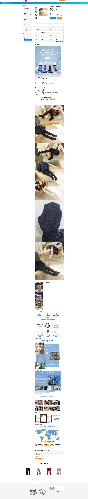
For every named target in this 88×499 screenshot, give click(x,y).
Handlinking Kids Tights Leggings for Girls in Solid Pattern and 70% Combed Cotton (38, 478)
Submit (38, 458)
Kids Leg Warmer (27, 30)
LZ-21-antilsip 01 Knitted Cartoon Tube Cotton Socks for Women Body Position (33, 490)
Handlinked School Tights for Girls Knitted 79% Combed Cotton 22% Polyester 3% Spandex (28, 478)
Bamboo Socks (27, 18)
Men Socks (27, 13)
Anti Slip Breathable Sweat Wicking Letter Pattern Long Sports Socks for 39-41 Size (42, 490)
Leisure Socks (27, 19)
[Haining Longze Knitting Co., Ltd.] (26, 1)
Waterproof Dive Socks (27, 23)
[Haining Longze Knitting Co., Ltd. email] (24, 38)
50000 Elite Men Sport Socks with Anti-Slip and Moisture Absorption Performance (42, 487)
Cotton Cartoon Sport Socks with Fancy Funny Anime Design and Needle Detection (33, 487)
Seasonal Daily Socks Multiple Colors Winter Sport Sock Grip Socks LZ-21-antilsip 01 (33, 493)
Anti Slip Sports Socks (27, 8)
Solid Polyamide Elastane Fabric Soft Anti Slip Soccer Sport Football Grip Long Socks (42, 493)
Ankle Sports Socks (27, 9)
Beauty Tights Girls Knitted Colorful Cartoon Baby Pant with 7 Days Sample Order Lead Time (59, 478)
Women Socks (27, 14)
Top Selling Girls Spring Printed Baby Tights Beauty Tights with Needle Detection (49, 478)
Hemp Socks (27, 29)
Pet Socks (27, 25)
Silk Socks (27, 24)
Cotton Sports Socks (27, 7)
